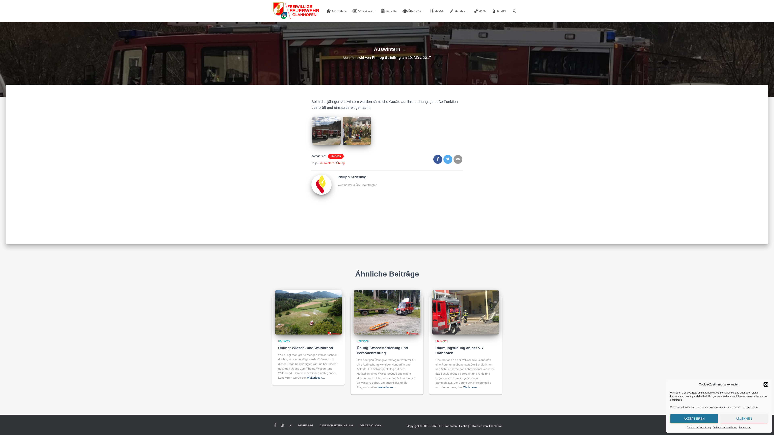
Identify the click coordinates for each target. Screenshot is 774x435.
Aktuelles (365, 10)
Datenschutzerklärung (699, 427)
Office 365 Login (370, 425)
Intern (501, 10)
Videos (439, 10)
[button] (766, 384)
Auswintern (327, 163)
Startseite (339, 10)
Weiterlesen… (316, 377)
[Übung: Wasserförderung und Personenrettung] (387, 312)
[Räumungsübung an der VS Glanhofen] (465, 312)
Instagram (282, 425)
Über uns (415, 10)
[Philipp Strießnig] (321, 184)
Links (482, 10)
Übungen (336, 156)
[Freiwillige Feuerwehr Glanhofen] (295, 11)
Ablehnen (744, 418)
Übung (340, 163)
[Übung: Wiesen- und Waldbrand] (308, 312)
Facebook (275, 425)
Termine (391, 10)
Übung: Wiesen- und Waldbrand (305, 348)
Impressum (745, 427)
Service (460, 10)
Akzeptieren (694, 418)
